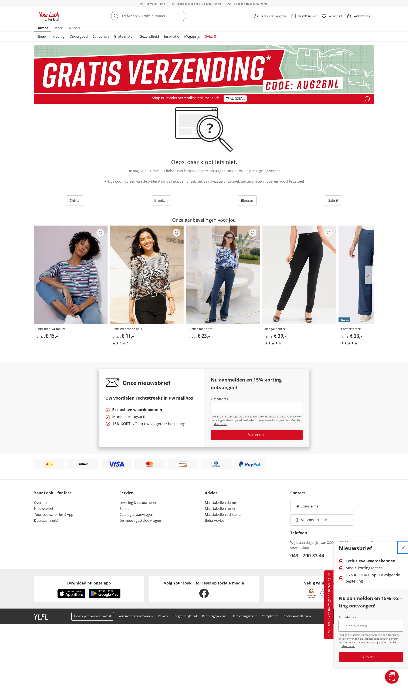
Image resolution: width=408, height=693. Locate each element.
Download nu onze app (89, 583)
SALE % (210, 36)
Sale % (333, 200)
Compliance (270, 616)
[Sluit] (403, 547)
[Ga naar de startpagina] (49, 15)
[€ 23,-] (223, 275)
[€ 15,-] (71, 275)
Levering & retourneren (138, 502)
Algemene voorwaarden (136, 616)
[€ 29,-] (299, 275)
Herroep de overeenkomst (92, 616)
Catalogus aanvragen (136, 514)
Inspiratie (171, 36)
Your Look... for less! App (53, 514)
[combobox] (158, 16)
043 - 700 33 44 (307, 555)
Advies (211, 492)
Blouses (247, 200)
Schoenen (101, 36)
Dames (42, 28)
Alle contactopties (315, 519)
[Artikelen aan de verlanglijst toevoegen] (100, 233)
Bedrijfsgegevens (214, 616)
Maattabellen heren (220, 508)
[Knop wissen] (182, 16)
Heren (58, 28)
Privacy (163, 616)
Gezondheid (149, 36)
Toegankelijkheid (185, 616)
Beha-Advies (214, 520)
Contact (297, 492)
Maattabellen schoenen (223, 514)
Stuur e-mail (310, 507)
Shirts (74, 200)
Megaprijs (192, 36)
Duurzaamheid (46, 520)
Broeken (161, 200)
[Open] (367, 98)
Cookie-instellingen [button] (297, 616)
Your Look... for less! (53, 492)
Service (126, 492)
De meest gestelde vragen (140, 520)
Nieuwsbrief (43, 508)
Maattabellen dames (221, 502)
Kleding (58, 36)
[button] (369, 275)
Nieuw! (42, 36)
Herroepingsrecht (244, 616)
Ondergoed (78, 36)
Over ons (41, 502)
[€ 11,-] (147, 275)
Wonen (74, 28)
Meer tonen (348, 646)
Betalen (125, 508)
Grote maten (124, 36)
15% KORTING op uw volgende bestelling (329, 607)
